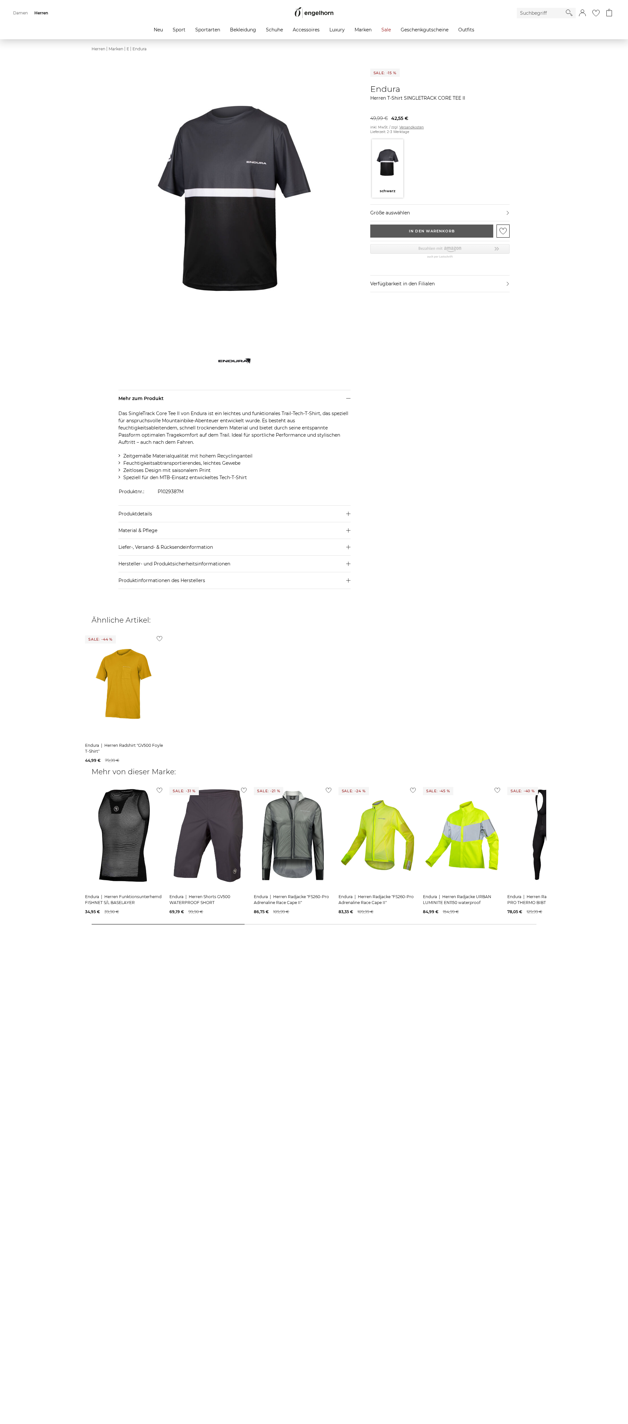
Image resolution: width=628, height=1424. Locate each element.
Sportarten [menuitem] (207, 30)
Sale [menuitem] (386, 30)
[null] (124, 684)
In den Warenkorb (432, 231)
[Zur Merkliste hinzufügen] (503, 231)
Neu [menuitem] (158, 30)
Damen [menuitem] (20, 12)
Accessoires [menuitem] (306, 30)
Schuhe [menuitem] (274, 30)
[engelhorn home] (314, 13)
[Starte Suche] (569, 12)
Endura (139, 48)
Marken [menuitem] (363, 30)
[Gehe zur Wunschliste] (596, 13)
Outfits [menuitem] (466, 30)
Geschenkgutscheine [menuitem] (424, 30)
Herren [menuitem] (41, 12)
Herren (98, 48)
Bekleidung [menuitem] (243, 30)
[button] (582, 13)
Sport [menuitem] (179, 30)
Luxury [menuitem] (337, 30)
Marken (116, 48)
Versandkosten (411, 127)
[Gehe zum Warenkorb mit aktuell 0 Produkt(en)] (609, 13)
